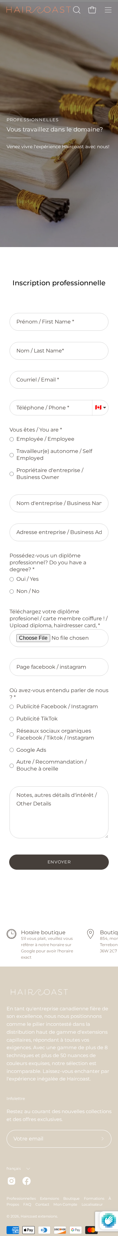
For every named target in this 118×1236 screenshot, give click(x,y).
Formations (94, 1198)
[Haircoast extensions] (39, 10)
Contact (42, 1204)
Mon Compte (65, 1204)
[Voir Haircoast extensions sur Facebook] (26, 1181)
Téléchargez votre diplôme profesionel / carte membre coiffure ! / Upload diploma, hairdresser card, (59, 618)
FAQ (27, 1204)
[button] (76, 9)
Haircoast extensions (39, 1216)
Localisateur (92, 1204)
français (14, 1168)
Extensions (49, 1198)
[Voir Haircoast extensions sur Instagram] (11, 1181)
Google (28, 950)
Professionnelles (21, 1198)
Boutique (71, 1198)
